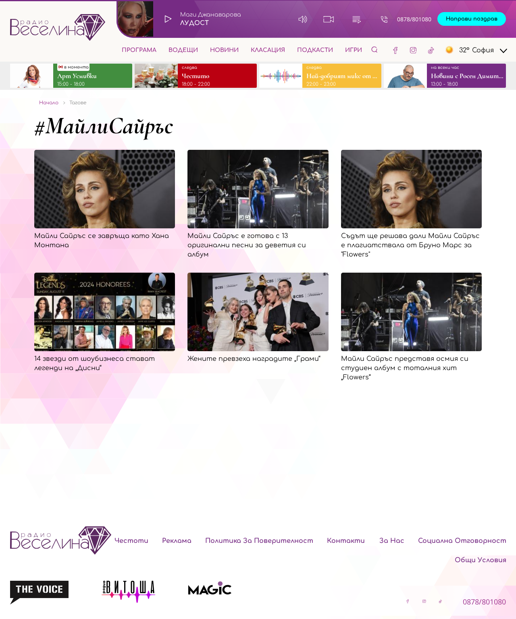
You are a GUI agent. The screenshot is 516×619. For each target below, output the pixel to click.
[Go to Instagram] (413, 50)
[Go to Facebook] (395, 50)
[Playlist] (356, 19)
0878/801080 (414, 19)
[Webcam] (329, 19)
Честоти (131, 540)
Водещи (183, 50)
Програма (139, 50)
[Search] (374, 49)
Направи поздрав (471, 19)
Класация (268, 50)
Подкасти (315, 50)
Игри (353, 50)
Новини (224, 50)
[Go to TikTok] (431, 50)
